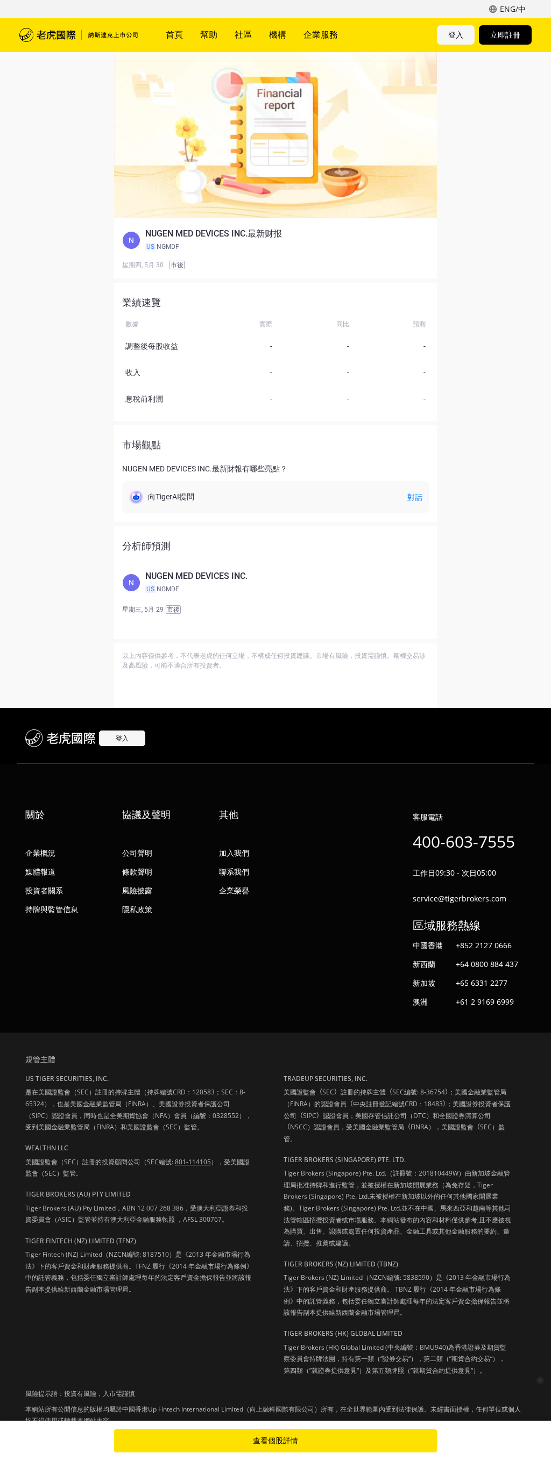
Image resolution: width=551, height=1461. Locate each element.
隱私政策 (137, 909)
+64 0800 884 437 (487, 964)
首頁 (174, 34)
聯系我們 (234, 871)
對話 (414, 497)
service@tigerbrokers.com (459, 898)
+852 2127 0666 (484, 945)
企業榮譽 (234, 890)
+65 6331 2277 (481, 983)
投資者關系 (44, 890)
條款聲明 (137, 871)
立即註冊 (505, 35)
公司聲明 (137, 853)
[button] (275, 240)
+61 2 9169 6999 (485, 1002)
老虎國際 (78, 35)
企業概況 (40, 853)
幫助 (208, 34)
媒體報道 (40, 871)
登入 (455, 35)
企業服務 (320, 34)
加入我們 (234, 853)
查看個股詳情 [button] (275, 1440)
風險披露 (137, 890)
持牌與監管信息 (51, 909)
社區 (243, 34)
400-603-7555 (464, 841)
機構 (277, 34)
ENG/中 (513, 9)
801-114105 (193, 1161)
